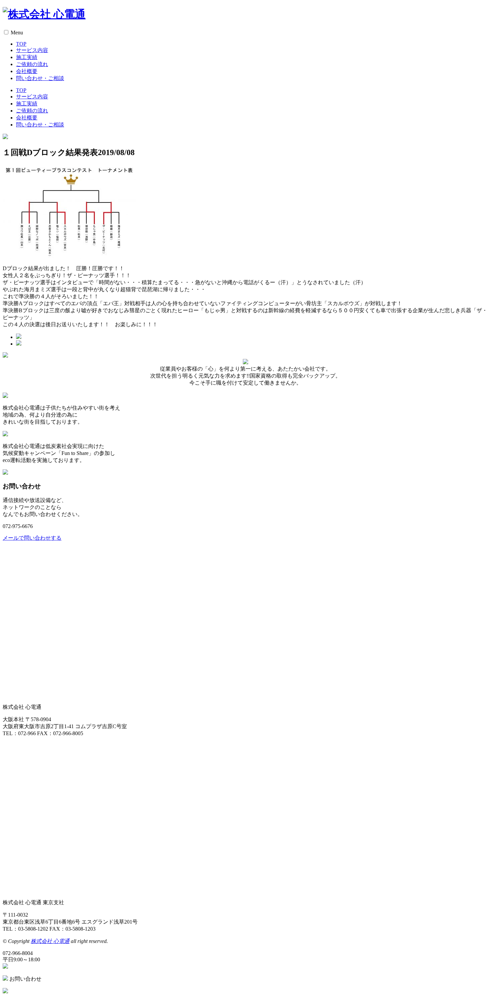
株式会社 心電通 (50, 941)
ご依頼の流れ (32, 64)
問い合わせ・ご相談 (40, 78)
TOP (21, 44)
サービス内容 (32, 50)
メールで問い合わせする (32, 538)
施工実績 (26, 57)
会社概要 (26, 71)
